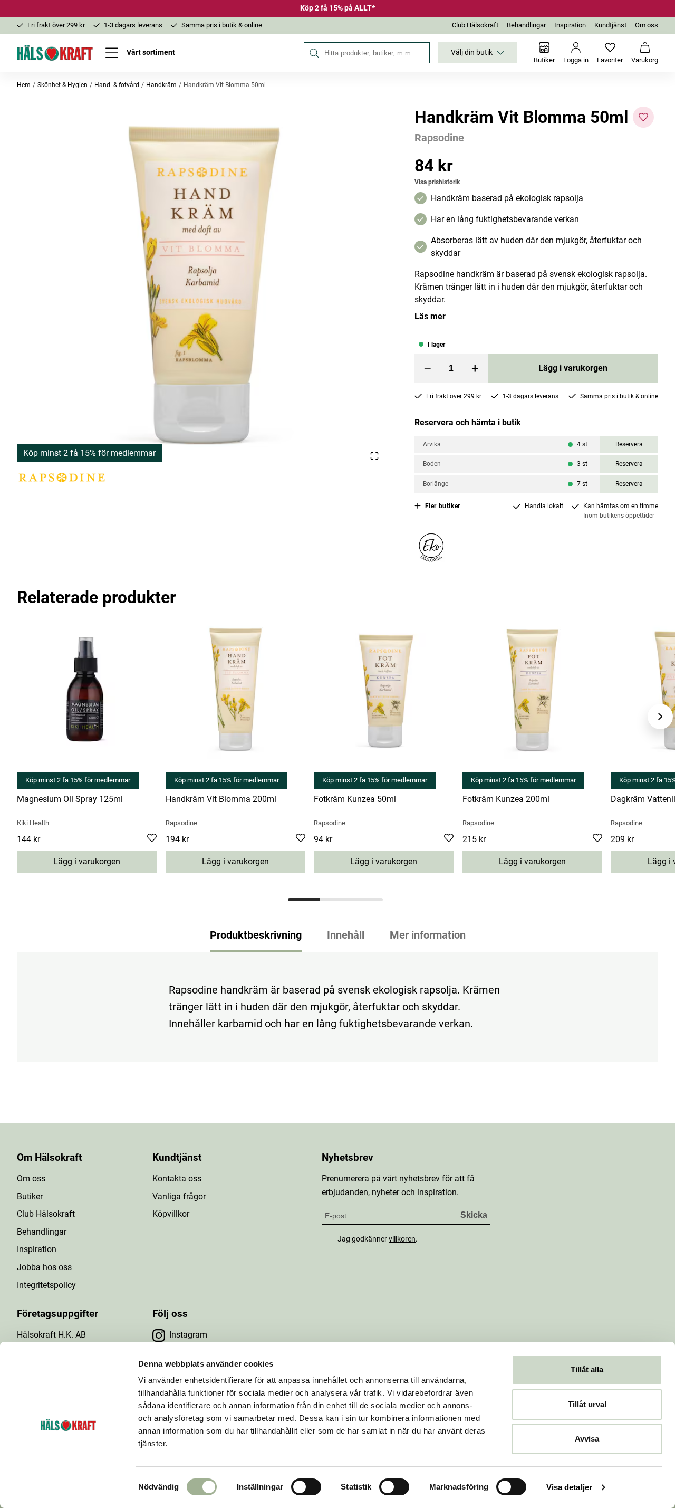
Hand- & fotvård (116, 85)
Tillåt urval (587, 1404)
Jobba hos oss (44, 1267)
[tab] (304, 899)
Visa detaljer (569, 1487)
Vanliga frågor (179, 1196)
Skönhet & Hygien (62, 85)
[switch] (306, 1486)
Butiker (30, 1196)
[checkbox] (329, 1239)
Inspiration (570, 25)
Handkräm (161, 85)
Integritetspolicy (46, 1285)
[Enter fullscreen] (374, 455)
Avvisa (587, 1438)
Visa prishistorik (437, 182)
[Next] (660, 716)
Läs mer (430, 316)
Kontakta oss (176, 1178)
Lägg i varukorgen (573, 368)
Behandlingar (526, 25)
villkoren (402, 1239)
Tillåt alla (587, 1369)
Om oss (646, 25)
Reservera (629, 444)
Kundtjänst (610, 25)
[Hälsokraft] (55, 53)
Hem (24, 85)
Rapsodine (439, 137)
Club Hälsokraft (475, 25)
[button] (203, 284)
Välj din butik (472, 52)
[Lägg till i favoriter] (643, 117)
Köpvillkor (170, 1214)
